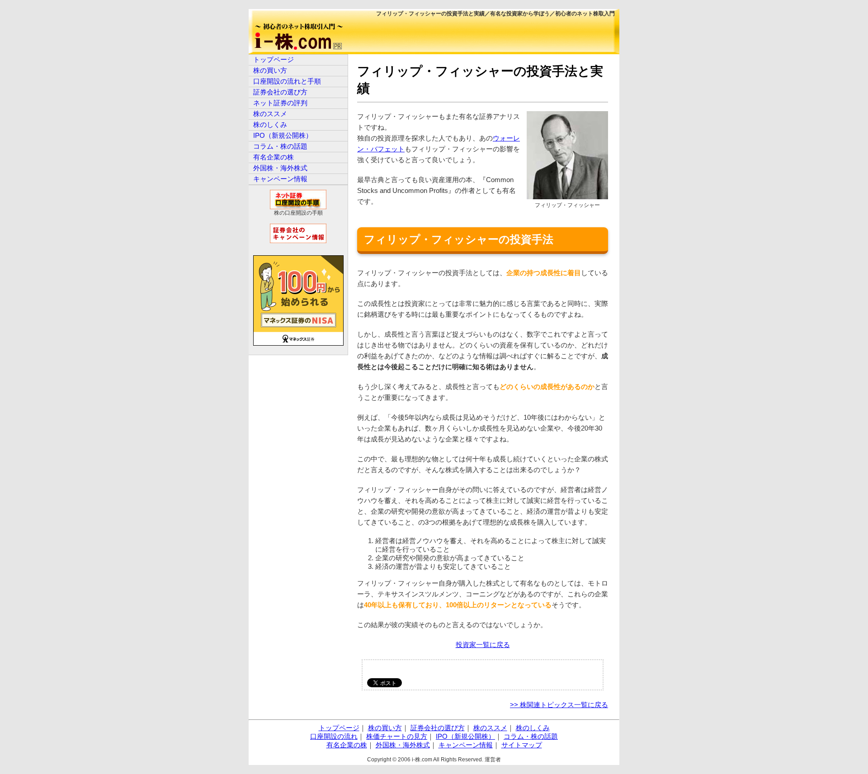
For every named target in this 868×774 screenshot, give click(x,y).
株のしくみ (270, 124)
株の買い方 (270, 70)
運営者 (493, 759)
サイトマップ (521, 745)
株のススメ (270, 113)
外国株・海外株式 (280, 168)
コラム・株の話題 (280, 146)
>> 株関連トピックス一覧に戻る (559, 704)
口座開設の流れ (334, 736)
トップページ (273, 59)
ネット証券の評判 (280, 103)
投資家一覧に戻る (483, 644)
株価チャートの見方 (396, 736)
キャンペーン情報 (280, 179)
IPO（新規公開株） (282, 135)
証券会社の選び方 (280, 92)
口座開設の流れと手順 (287, 81)
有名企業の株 (273, 157)
